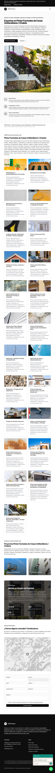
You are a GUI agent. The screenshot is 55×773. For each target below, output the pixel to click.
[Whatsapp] (51, 769)
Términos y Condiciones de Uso (36, 702)
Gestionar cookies (18, 4)
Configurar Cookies (33, 751)
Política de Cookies (32, 745)
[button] (27, 654)
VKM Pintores (11, 9)
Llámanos (22, 40)
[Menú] (50, 9)
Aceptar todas (7, 4)
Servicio (30, 677)
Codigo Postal (9, 689)
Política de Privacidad (21, 702)
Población (30, 689)
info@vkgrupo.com (8, 748)
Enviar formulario (27, 705)
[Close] (51, 756)
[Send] (51, 763)
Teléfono (30, 683)
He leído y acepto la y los (25, 702)
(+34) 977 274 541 (8, 746)
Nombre (8, 677)
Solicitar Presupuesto (10, 40)
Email (7, 683)
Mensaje (8, 694)
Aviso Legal (31, 742)
